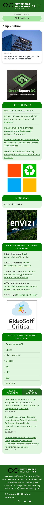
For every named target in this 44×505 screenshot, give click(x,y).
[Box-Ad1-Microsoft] (22, 178)
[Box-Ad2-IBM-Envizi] (22, 225)
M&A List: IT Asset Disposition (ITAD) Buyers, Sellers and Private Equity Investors (21, 119)
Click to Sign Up (22, 18)
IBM (7, 377)
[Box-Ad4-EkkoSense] (22, 315)
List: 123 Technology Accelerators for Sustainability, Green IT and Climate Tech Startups (21, 142)
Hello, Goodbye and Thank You (18, 110)
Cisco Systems (13, 355)
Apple (9, 349)
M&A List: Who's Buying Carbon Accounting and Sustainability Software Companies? (18, 130)
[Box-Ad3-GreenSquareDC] (22, 85)
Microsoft (10, 383)
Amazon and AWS (14, 344)
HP (7, 366)
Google (9, 360)
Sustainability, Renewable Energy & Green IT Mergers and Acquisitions (20, 274)
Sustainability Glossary (27, 295)
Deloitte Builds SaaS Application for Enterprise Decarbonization (21, 57)
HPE (8, 372)
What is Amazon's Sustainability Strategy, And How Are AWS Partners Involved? (22, 154)
